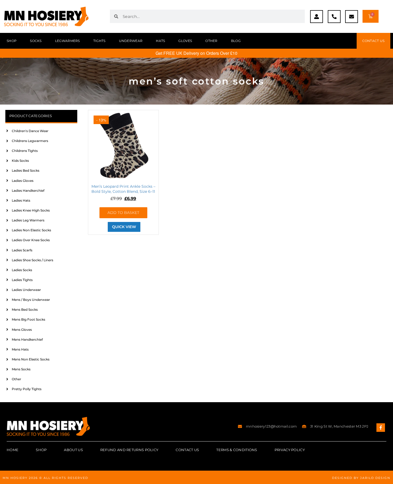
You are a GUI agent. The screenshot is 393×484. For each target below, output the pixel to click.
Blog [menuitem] (236, 41)
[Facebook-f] (380, 427)
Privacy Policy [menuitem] (290, 450)
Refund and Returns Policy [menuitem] (129, 450)
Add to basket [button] (123, 212)
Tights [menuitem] (99, 41)
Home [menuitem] (12, 450)
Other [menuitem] (211, 41)
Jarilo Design (375, 478)
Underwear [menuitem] (131, 41)
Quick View (124, 226)
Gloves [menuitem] (185, 41)
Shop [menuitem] (12, 41)
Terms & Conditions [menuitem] (236, 450)
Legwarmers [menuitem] (67, 41)
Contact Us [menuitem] (187, 450)
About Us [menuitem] (73, 450)
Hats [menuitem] (160, 41)
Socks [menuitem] (36, 41)
